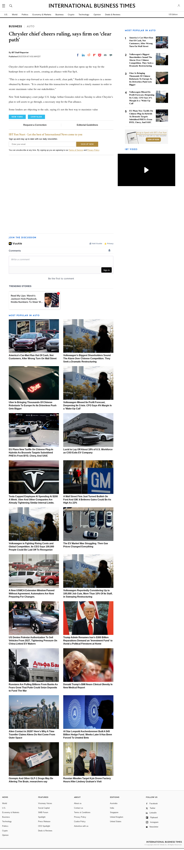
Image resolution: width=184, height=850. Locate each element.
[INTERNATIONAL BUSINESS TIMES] (92, 6)
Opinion (97, 14)
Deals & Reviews (112, 14)
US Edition (173, 14)
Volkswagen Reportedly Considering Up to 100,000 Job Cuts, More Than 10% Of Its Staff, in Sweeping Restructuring (87, 593)
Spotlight (41, 817)
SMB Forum (43, 812)
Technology (84, 14)
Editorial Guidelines (87, 125)
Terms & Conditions (82, 812)
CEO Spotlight (44, 826)
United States (115, 821)
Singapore (114, 812)
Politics (25, 14)
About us (78, 803)
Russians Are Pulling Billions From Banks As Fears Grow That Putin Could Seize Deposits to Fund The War (33, 687)
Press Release (44, 821)
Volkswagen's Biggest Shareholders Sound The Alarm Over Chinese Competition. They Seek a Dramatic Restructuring (87, 358)
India (112, 808)
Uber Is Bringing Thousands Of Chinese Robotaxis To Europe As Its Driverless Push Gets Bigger (32, 405)
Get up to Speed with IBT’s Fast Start (151, 133)
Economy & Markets (41, 14)
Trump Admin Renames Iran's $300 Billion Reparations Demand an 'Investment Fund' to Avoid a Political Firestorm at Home (88, 640)
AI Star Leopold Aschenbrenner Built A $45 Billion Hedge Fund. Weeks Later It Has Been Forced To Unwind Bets (87, 734)
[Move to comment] (110, 55)
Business (59, 14)
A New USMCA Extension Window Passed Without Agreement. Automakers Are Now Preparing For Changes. (31, 593)
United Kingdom (116, 817)
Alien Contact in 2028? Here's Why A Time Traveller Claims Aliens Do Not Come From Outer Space (32, 734)
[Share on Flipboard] (94, 55)
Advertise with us (81, 826)
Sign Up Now (153, 140)
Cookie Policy (80, 821)
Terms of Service (76, 150)
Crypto (71, 14)
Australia (113, 803)
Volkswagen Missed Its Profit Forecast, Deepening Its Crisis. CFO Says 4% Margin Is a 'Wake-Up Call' (87, 405)
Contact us (78, 808)
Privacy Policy (93, 150)
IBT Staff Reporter (20, 52)
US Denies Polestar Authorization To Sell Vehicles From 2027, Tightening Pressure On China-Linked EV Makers (33, 640)
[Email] (105, 55)
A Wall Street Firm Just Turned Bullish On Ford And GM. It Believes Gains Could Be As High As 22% (87, 499)
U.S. (6, 14)
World (14, 14)
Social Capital (44, 808)
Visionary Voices (45, 803)
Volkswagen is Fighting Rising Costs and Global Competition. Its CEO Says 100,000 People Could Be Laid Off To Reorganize (31, 546)
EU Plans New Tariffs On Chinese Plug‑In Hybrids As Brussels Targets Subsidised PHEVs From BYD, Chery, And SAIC (31, 452)
